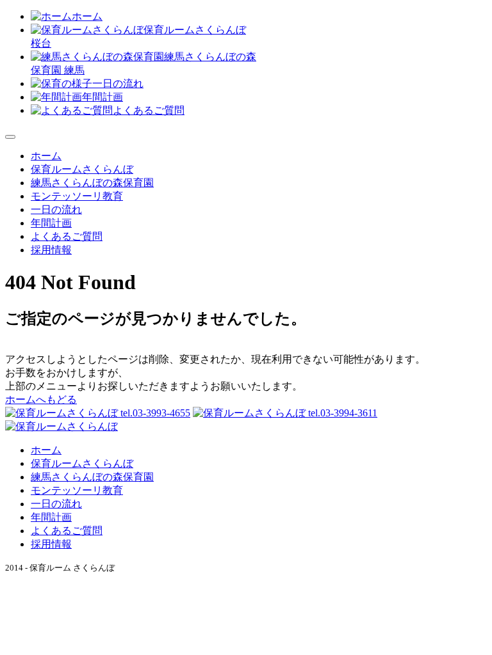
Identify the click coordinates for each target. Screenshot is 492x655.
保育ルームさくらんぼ (82, 169)
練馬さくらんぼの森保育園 (92, 182)
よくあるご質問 (148, 110)
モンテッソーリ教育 (77, 196)
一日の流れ (118, 83)
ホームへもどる (41, 399)
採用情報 (51, 249)
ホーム (87, 16)
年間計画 (102, 96)
